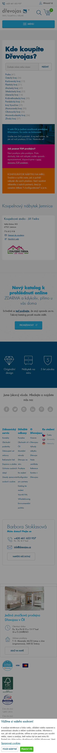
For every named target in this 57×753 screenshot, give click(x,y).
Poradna (21, 438)
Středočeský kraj (15, 91)
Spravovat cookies (10, 743)
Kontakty (5, 438)
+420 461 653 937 (13, 3)
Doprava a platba (9, 464)
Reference (34, 468)
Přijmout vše (26, 749)
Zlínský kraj (13, 118)
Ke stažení (22, 473)
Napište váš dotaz (21, 556)
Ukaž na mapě (17, 651)
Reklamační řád (8, 460)
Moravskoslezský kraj (17, 115)
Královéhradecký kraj (17, 98)
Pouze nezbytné (10, 749)
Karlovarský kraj (15, 81)
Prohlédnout (27, 325)
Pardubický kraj (14, 101)
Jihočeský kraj (14, 88)
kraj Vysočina (14, 105)
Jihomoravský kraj (15, 108)
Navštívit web (13, 239)
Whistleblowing (24, 499)
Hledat (45, 66)
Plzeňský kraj (13, 84)
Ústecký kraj (13, 77)
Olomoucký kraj (15, 111)
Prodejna (21, 468)
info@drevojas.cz (22, 547)
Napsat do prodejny (16, 235)
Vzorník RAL (23, 494)
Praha (10, 74)
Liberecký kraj (14, 94)
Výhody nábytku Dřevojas (33, 450)
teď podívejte (22, 310)
